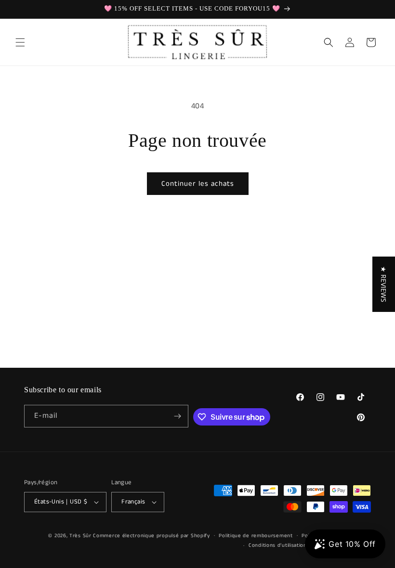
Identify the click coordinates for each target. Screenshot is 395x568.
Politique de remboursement (255, 536)
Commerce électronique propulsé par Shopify (151, 536)
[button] (20, 42)
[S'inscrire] (177, 416)
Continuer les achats (197, 184)
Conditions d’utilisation (278, 545)
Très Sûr (81, 536)
